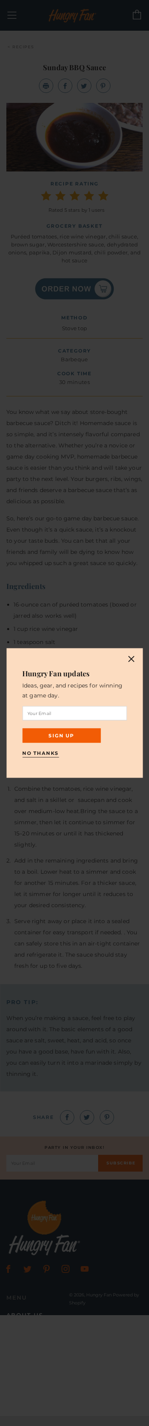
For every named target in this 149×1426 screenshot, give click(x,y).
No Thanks (40, 753)
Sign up (61, 736)
